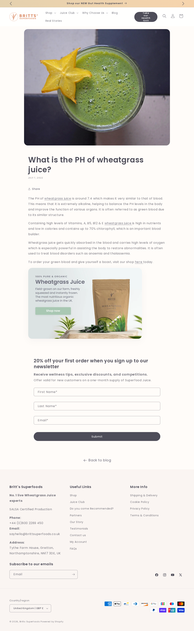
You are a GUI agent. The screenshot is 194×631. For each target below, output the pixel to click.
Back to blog (99, 460)
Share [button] (36, 189)
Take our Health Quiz (146, 17)
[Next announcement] (183, 3)
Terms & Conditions (144, 515)
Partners (76, 515)
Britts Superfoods (30, 621)
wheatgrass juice (57, 198)
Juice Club (77, 502)
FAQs (73, 549)
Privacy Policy (139, 508)
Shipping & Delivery (143, 495)
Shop (73, 495)
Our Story (76, 522)
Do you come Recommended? (92, 508)
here (139, 262)
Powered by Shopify (52, 621)
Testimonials (79, 528)
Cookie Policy (139, 502)
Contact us (78, 535)
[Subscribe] (73, 574)
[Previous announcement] (11, 3)
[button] (50, 13)
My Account (78, 542)
